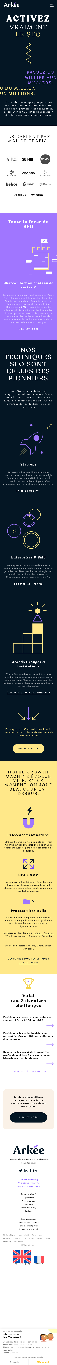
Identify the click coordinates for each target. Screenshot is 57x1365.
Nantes (47, 1238)
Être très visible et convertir (28, 692)
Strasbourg (7, 1242)
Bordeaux (16, 1238)
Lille (24, 1238)
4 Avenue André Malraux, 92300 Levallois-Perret (28, 1159)
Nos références (28, 1201)
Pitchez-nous (28, 1117)
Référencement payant (28, 1226)
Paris (34, 1235)
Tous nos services (28, 1219)
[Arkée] (11, 4)
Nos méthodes (29, 329)
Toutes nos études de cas (28, 1071)
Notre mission (28, 748)
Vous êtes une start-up (28, 1179)
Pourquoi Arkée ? (28, 1194)
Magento (23, 936)
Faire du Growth (28, 491)
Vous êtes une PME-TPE (28, 1183)
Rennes (39, 1238)
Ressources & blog (28, 1207)
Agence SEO (28, 1197)
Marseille (6, 1238)
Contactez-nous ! (28, 1163)
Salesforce (34, 936)
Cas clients (28, 1204)
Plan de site (18, 1242)
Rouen (31, 1238)
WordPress (11, 936)
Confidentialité (24, 1235)
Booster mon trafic (28, 584)
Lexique (28, 1211)
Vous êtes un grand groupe (28, 1186)
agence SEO (19, 307)
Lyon (40, 1235)
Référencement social (28, 1229)
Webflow (49, 933)
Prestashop (47, 936)
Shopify (38, 933)
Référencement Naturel (28, 1222)
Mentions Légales (9, 1235)
